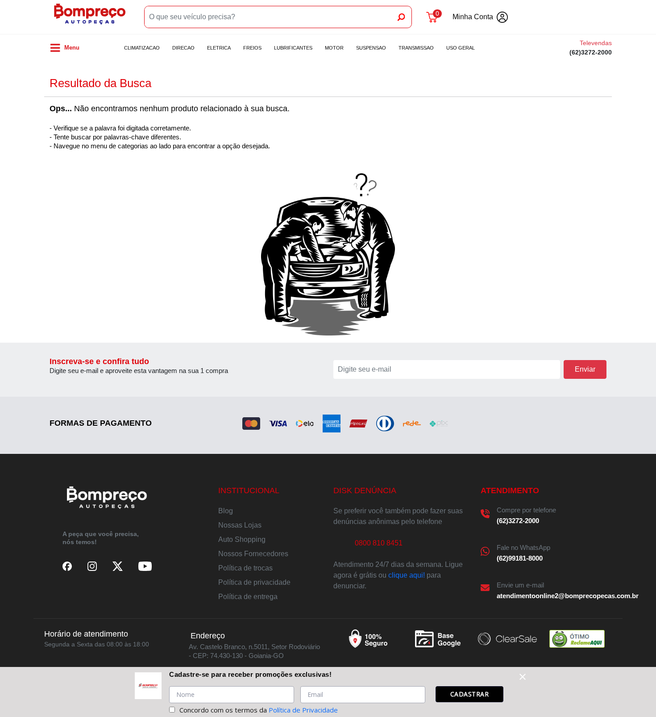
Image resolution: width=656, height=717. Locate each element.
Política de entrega (248, 596)
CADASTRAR (469, 694)
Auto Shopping (242, 539)
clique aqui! (406, 575)
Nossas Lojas (240, 525)
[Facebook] (67, 566)
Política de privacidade (254, 582)
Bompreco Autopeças (90, 17)
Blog (225, 511)
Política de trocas (245, 568)
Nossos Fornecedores (253, 554)
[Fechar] (522, 677)
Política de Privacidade (303, 709)
